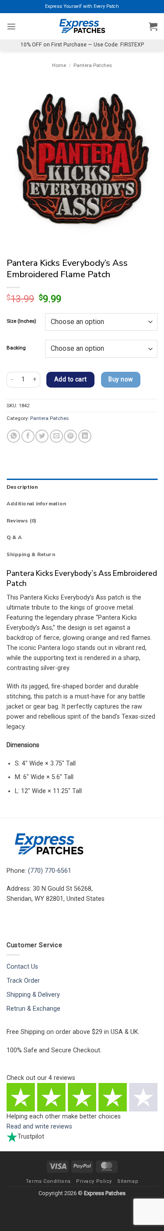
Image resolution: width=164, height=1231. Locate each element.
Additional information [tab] (36, 503)
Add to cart (70, 379)
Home (59, 65)
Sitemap (127, 1181)
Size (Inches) (21, 321)
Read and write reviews (39, 1126)
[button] (11, 26)
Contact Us (22, 966)
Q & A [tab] (14, 537)
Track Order (23, 980)
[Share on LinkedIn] (84, 436)
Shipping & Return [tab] (31, 554)
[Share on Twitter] (42, 436)
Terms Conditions (48, 1181)
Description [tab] (22, 486)
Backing (16, 347)
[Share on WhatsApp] (13, 436)
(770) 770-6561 (49, 871)
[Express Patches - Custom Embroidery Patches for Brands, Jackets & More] (82, 26)
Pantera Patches (92, 65)
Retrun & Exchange (33, 1008)
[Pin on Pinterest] (70, 436)
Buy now (120, 379)
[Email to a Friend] (56, 436)
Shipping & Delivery (33, 994)
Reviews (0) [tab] (22, 520)
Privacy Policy (94, 1181)
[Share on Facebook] (28, 436)
